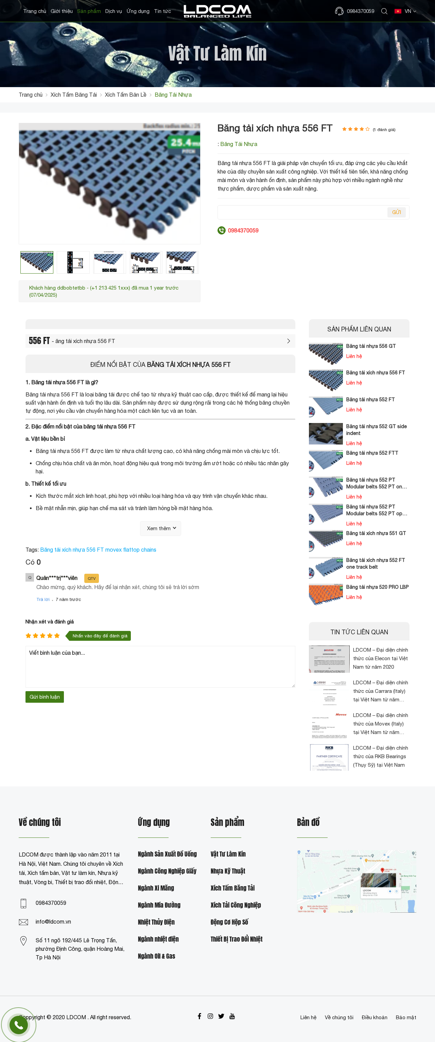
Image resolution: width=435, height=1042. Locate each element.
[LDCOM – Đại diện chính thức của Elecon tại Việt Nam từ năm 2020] (329, 659)
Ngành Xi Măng (156, 888)
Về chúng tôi (339, 1017)
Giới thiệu (62, 11)
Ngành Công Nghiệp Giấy (167, 871)
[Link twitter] (221, 1016)
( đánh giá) (384, 129)
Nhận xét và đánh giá (49, 621)
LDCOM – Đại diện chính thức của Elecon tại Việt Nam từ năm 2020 (380, 658)
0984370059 (51, 903)
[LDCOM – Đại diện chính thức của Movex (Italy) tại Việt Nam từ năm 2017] (329, 724)
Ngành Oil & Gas (156, 956)
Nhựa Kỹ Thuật (228, 871)
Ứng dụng (138, 11)
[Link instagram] (210, 1016)
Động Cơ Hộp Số (229, 922)
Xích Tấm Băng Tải (233, 888)
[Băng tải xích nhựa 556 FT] (37, 262)
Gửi (396, 212)
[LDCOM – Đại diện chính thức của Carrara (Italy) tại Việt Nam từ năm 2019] (329, 691)
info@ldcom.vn (53, 921)
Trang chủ (34, 11)
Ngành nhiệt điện (158, 939)
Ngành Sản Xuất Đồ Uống (167, 854)
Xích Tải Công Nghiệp (236, 905)
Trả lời (43, 599)
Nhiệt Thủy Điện (156, 922)
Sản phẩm (89, 11)
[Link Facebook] (199, 1016)
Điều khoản (374, 1017)
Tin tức (162, 11)
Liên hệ (308, 1017)
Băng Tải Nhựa (238, 144)
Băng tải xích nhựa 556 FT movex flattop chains (98, 550)
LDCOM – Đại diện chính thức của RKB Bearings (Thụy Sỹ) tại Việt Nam (380, 756)
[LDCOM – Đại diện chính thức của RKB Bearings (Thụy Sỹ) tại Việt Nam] (329, 757)
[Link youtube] (232, 1016)
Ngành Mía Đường (159, 905)
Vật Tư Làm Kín (228, 854)
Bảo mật (406, 1017)
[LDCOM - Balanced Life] (217, 11)
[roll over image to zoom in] (109, 183)
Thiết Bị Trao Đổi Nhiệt (236, 939)
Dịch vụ (113, 11)
